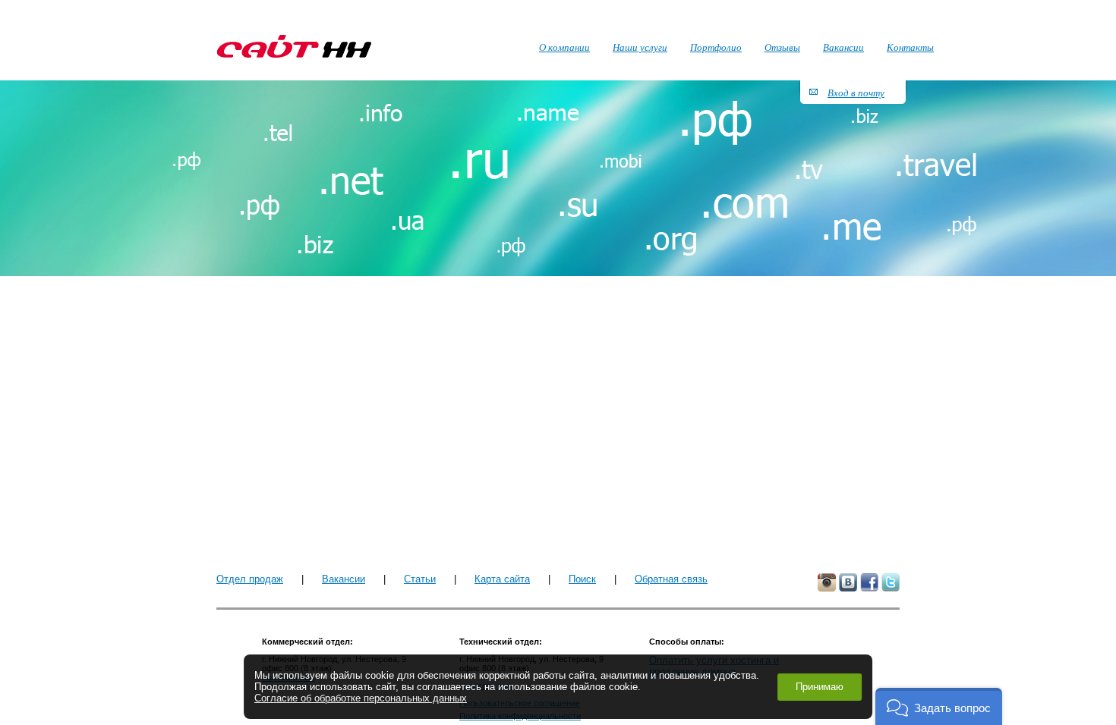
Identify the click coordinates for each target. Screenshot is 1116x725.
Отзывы (782, 47)
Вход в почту (856, 92)
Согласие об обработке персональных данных (360, 698)
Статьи (420, 579)
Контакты (910, 47)
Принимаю (819, 686)
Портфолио (716, 47)
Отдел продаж (249, 579)
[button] (938, 706)
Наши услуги (640, 47)
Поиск (582, 579)
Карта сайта (502, 579)
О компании (564, 47)
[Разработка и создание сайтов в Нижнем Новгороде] (294, 46)
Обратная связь (671, 579)
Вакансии (343, 579)
